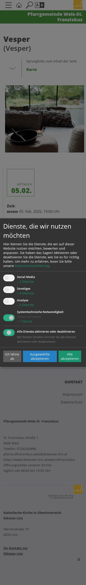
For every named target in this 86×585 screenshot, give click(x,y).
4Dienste (25, 293)
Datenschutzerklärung (32, 266)
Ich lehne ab (12, 356)
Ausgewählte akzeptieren (40, 356)
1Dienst (24, 321)
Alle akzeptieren (70, 356)
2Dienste (25, 281)
